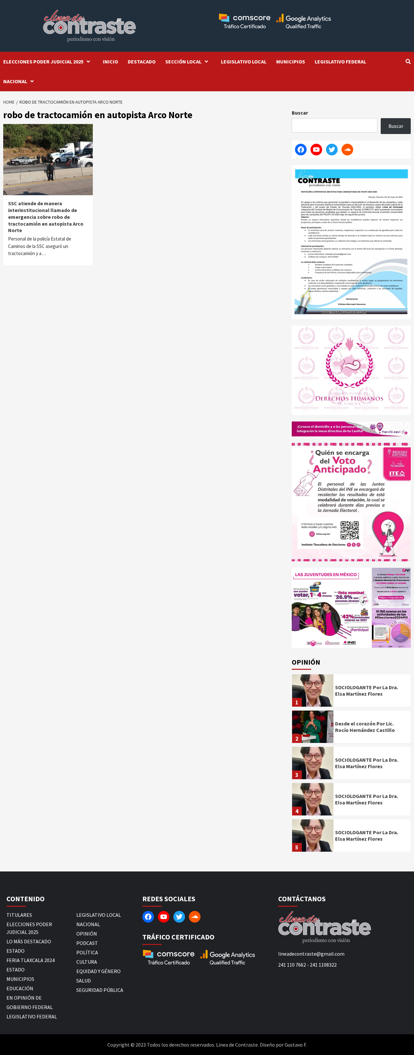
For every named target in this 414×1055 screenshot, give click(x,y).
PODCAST (87, 943)
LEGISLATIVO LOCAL (244, 61)
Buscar (300, 112)
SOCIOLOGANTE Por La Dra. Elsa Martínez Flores (366, 690)
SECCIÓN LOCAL (183, 61)
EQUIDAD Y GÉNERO (98, 971)
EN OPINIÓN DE (24, 997)
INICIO (110, 61)
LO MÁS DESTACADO (28, 941)
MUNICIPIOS (290, 61)
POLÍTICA (87, 952)
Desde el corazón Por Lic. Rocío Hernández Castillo (365, 727)
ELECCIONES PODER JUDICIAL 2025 (43, 61)
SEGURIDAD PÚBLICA (99, 990)
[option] (351, 692)
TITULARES (19, 915)
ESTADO (15, 951)
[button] (331, 608)
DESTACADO (142, 61)
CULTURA (86, 962)
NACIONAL (15, 81)
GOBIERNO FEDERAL (29, 1007)
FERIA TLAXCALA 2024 (30, 960)
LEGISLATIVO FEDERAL (340, 61)
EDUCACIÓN (19, 988)
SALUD (83, 980)
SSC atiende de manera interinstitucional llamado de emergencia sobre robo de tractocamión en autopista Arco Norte (45, 216)
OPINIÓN (86, 933)
